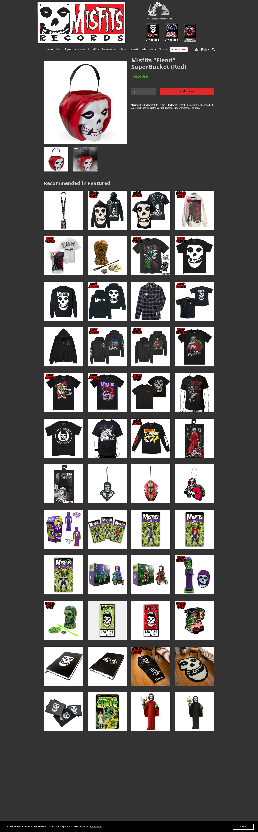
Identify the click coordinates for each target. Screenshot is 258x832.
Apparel (68, 49)
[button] (205, 49)
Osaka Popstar (147, 49)
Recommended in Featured (77, 183)
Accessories (80, 49)
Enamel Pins (93, 49)
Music (59, 49)
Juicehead (133, 49)
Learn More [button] (96, 826)
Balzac (123, 49)
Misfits (162, 49)
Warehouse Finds (110, 49)
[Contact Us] (178, 49)
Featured (49, 49)
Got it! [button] (243, 826)
